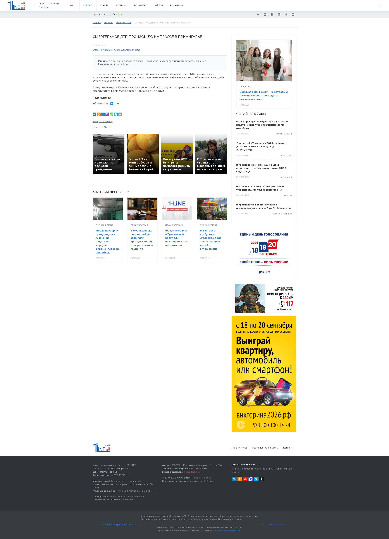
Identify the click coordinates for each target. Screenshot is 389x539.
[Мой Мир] (103, 114)
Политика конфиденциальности (119, 524)
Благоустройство (282, 214)
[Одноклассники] (99, 114)
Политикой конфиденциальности (226, 531)
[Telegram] (120, 114)
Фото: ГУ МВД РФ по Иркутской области (116, 50)
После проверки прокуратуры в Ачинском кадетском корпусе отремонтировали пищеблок (108, 241)
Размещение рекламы (265, 447)
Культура (287, 195)
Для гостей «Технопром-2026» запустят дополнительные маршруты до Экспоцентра (261, 146)
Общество (245, 86)
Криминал (286, 177)
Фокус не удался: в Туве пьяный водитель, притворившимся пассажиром (176, 238)
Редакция (176, 5)
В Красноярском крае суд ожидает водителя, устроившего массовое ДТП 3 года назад (261, 168)
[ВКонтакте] (94, 114)
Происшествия (104, 225)
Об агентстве (239, 447)
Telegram (102, 103)
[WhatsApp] (111, 114)
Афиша (159, 5)
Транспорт (286, 156)
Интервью (120, 5)
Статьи (104, 5)
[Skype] (116, 114)
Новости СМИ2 (102, 127)
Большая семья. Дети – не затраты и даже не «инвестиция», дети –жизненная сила (263, 95)
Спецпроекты (140, 5)
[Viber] (107, 114)
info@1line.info (192, 472)
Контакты (288, 447)
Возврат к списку (103, 121)
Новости (88, 5)
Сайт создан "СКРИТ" (273, 524)
